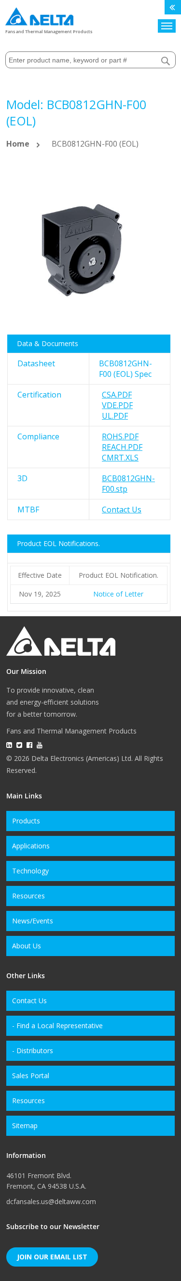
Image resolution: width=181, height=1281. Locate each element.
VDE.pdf (117, 405)
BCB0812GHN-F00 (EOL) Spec (125, 368)
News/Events (32, 920)
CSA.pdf (117, 394)
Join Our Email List (52, 1256)
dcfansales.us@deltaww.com (51, 1201)
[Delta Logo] (39, 14)
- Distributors (32, 1050)
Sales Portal (30, 1075)
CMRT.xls (120, 457)
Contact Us (121, 509)
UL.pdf (115, 415)
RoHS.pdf (120, 436)
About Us (26, 945)
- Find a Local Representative (57, 1025)
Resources (28, 895)
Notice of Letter (118, 593)
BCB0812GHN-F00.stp (128, 483)
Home (17, 143)
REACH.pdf (122, 447)
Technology (30, 870)
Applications (31, 845)
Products (26, 820)
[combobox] (90, 59)
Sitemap (25, 1125)
